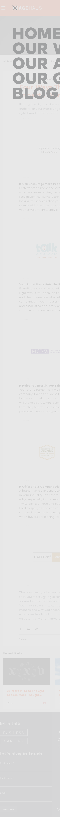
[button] (14, 7)
